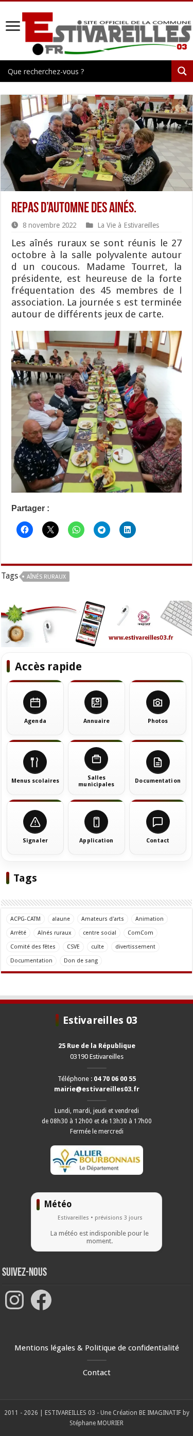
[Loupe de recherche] (182, 71)
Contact (97, 1372)
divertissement (135, 946)
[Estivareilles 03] (96, 623)
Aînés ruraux (46, 576)
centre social (99, 933)
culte (97, 946)
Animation (149, 919)
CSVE (73, 946)
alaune (61, 919)
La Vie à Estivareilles (128, 225)
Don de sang (81, 960)
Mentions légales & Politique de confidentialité (96, 1348)
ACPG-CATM (25, 919)
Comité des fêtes (33, 946)
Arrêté (18, 933)
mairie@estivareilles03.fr (96, 1089)
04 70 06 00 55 (115, 1079)
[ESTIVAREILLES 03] (96, 34)
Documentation (31, 960)
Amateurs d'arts (102, 919)
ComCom (140, 933)
